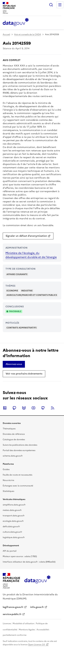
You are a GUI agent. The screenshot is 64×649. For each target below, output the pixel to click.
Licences (7, 623)
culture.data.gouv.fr (12, 531)
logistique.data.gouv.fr (14, 537)
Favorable (15, 311)
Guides (6, 469)
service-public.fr (12, 614)
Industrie (27, 290)
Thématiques (9, 428)
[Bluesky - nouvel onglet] (23, 408)
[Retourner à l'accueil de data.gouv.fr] (16, 22)
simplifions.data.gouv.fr (14, 504)
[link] (28, 236)
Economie (12, 290)
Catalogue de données (14, 439)
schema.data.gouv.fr (13, 455)
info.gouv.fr (37, 607)
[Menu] (59, 4)
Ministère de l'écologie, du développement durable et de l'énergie (31, 255)
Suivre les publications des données (20, 444)
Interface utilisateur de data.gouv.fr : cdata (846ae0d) (29, 561)
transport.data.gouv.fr (14, 515)
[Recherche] (51, 4)
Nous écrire (8, 480)
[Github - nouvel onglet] (43, 408)
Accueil (6, 34)
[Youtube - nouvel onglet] (33, 408)
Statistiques (8, 491)
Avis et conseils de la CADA (27, 34)
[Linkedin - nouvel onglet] (4, 408)
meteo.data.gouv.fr (12, 510)
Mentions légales (27, 629)
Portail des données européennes (19, 450)
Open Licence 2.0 (36, 644)
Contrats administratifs (21, 327)
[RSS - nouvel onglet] (52, 408)
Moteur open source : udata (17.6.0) (20, 556)
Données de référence (14, 434)
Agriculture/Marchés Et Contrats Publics (31, 295)
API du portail (9, 550)
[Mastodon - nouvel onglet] (14, 408)
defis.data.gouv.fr (11, 526)
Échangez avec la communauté (18, 485)
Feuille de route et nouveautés (17, 474)
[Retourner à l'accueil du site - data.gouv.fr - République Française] (37, 581)
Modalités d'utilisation (23, 623)
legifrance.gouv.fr (13, 607)
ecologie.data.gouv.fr (13, 521)
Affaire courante (16, 274)
